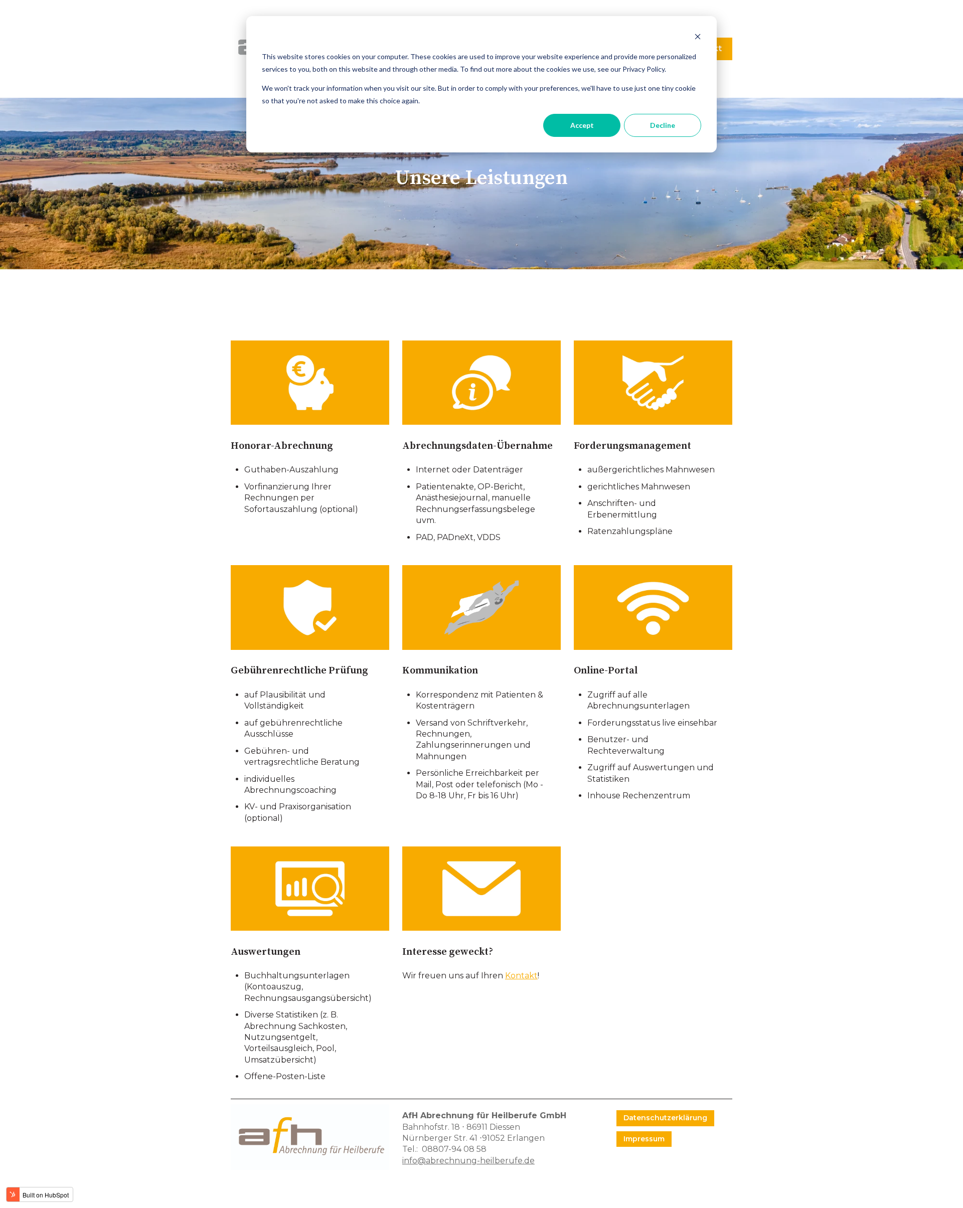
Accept (582, 125)
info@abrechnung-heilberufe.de (468, 1160)
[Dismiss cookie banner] (697, 38)
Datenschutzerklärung (665, 1117)
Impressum (644, 1138)
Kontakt (521, 975)
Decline (662, 125)
